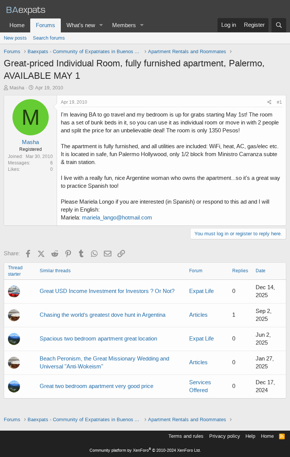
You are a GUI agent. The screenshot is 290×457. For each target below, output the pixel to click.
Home (17, 25)
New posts (15, 38)
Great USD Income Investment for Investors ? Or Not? (107, 291)
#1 (279, 102)
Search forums (49, 38)
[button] (101, 25)
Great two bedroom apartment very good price (96, 386)
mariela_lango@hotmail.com (117, 217)
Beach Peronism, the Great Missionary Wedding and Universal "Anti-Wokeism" (104, 362)
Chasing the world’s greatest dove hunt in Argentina (102, 315)
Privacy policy (224, 436)
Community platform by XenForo (145, 450)
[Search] (278, 25)
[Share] (269, 102)
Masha (16, 87)
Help (250, 436)
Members (124, 25)
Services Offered (200, 386)
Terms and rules (186, 436)
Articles (198, 315)
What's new (80, 25)
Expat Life (201, 291)
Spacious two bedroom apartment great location (98, 338)
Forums (45, 25)
